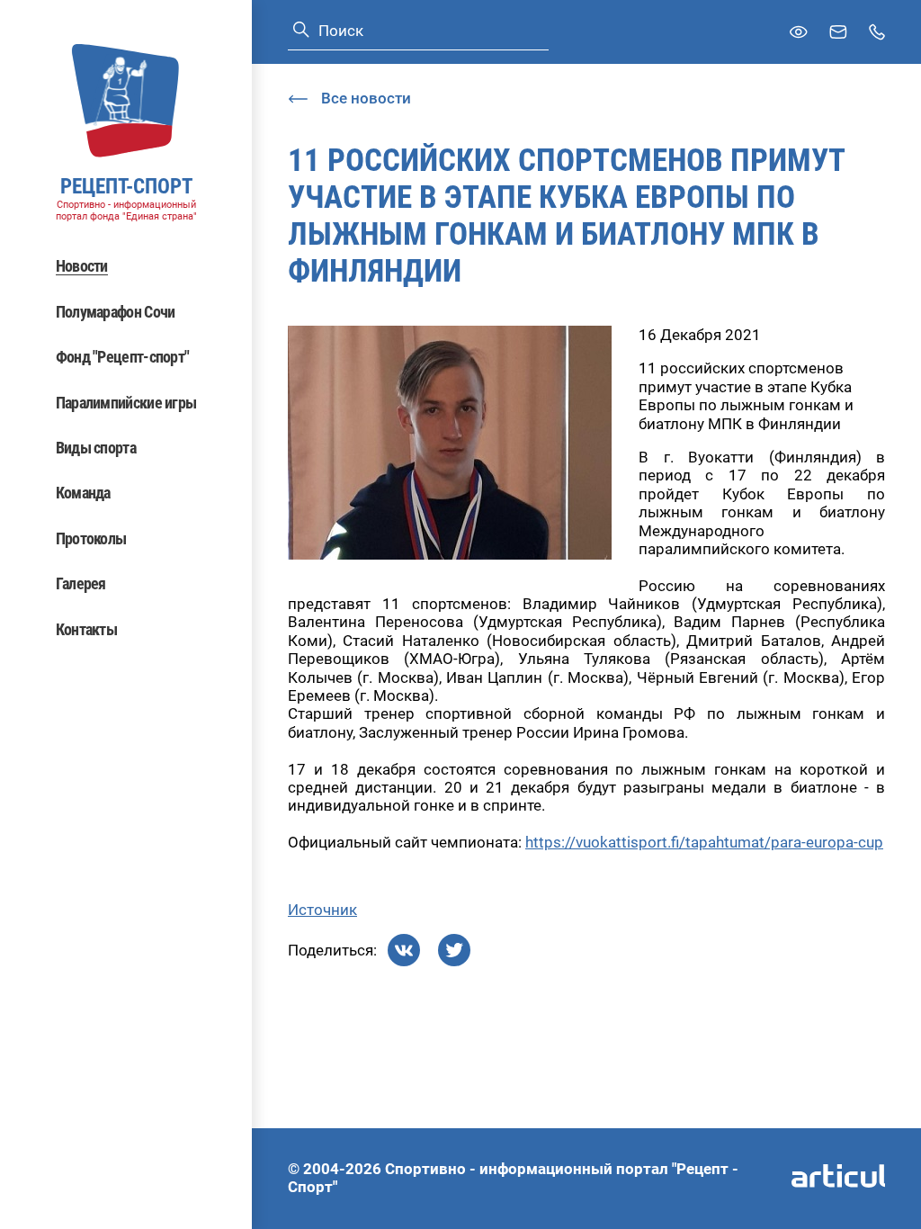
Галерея (81, 583)
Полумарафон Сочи (115, 311)
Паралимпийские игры (126, 402)
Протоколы (91, 538)
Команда (83, 492)
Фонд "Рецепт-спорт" (123, 356)
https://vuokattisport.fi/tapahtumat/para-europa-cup (704, 842)
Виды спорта (96, 447)
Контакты (86, 629)
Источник (322, 910)
